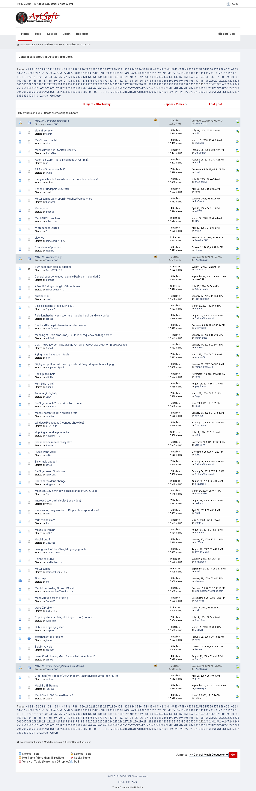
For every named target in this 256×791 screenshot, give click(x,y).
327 (186, 91)
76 (61, 73)
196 (191, 80)
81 (78, 73)
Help (38, 34)
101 (152, 73)
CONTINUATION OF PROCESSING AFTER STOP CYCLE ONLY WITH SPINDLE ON (81, 344)
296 (29, 91)
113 (213, 73)
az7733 (198, 211)
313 (115, 91)
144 (150, 76)
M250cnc (50, 543)
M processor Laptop (47, 227)
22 (90, 69)
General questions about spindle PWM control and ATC (67, 276)
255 (44, 88)
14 (61, 69)
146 (161, 76)
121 (34, 76)
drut (48, 523)
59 (222, 69)
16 (68, 69)
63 (236, 69)
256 (49, 88)
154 (201, 76)
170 (59, 80)
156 (211, 76)
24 (97, 69)
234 (161, 84)
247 (226, 84)
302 (59, 91)
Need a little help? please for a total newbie (60, 325)
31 (122, 69)
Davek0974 (51, 270)
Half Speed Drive (45, 558)
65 (21, 73)
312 (110, 91)
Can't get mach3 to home (50, 471)
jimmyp (49, 640)
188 (150, 80)
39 (150, 69)
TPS (197, 221)
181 (115, 80)
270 (120, 88)
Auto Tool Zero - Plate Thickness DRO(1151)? (62, 159)
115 (223, 73)
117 (233, 73)
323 (166, 91)
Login (66, 34)
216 (69, 84)
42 (161, 69)
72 (46, 73)
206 (19, 84)
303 (64, 91)
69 (36, 73)
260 (69, 88)
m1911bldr (51, 426)
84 (89, 73)
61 (229, 69)
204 (231, 80)
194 (181, 80)
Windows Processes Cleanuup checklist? (59, 422)
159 (226, 76)
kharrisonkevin (53, 572)
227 (125, 84)
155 (206, 76)
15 (65, 69)
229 (135, 84)
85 (93, 73)
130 (80, 76)
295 (24, 91)
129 (75, 76)
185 (135, 80)
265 (95, 88)
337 (236, 91)
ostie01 (49, 319)
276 (150, 88)
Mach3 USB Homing (46, 685)
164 (29, 80)
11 (51, 69)
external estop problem (49, 636)
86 (96, 73)
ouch (48, 611)
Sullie (48, 221)
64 (18, 73)
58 (218, 69)
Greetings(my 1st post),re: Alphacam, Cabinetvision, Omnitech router (76, 675)
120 (29, 76)
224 (110, 84)
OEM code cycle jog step (49, 627)
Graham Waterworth (205, 318)
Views (180, 104)
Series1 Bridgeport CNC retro (52, 188)
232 (150, 84)
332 (211, 91)
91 (114, 73)
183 (125, 80)
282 (181, 88)
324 (171, 91)
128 (69, 76)
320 (150, 91)
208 (29, 84)
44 (168, 69)
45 (172, 69)
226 (120, 84)
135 (105, 76)
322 (161, 91)
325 (176, 91)
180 (110, 80)
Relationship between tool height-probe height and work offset (73, 315)
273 (135, 88)
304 (69, 91)
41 (157, 69)
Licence (39, 237)
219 (85, 84)
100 (147, 73)
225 (115, 84)
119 (24, 76)
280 (171, 88)
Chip (48, 494)
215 (64, 84)
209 (34, 84)
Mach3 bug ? (42, 539)
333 (216, 91)
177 (95, 80)
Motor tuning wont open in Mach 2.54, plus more (63, 198)
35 (136, 69)
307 (85, 91)
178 (100, 80)
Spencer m (51, 445)
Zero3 (49, 513)
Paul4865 (50, 601)
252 (29, 88)
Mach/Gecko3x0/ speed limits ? (54, 695)
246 (221, 84)
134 (100, 76)
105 (172, 73)
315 (125, 91)
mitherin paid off (45, 520)
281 (176, 88)
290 (221, 88)
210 (39, 84)
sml (47, 582)
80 (75, 73)
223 (105, 84)
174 (80, 80)
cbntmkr (50, 679)
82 (82, 73)
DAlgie (49, 173)
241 (196, 84)
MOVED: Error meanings (48, 257)
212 (49, 84)
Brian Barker (201, 182)
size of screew (44, 130)
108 (188, 73)
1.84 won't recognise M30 (50, 169)
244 (211, 84)
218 (80, 84)
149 (176, 76)
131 (85, 76)
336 (231, 91)
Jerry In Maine (53, 552)
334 (221, 91)
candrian (50, 416)
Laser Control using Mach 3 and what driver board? (65, 656)
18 (76, 69)
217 (75, 84)
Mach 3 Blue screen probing (51, 597)
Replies (169, 104)
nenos (49, 465)
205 (236, 80)
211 (44, 84)
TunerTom (51, 620)
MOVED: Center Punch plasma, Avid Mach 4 (59, 666)
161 (236, 76)
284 (191, 88)
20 (83, 69)
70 (39, 73)
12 (54, 69)
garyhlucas (200, 386)
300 (49, 91)
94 (125, 73)
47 (179, 69)
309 (95, 91)
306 (80, 91)
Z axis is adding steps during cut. (54, 305)
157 (216, 76)
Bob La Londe (52, 289)
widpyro (49, 484)
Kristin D (199, 523)
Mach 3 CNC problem (47, 218)
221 (95, 84)
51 (193, 69)
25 (101, 69)
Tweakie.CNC (51, 124)
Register (82, 34)
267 (105, 88)
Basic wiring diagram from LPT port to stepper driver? (67, 510)
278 (161, 88)
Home (25, 34)
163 (24, 80)
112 (208, 73)
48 (182, 69)
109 (193, 73)
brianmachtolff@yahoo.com (60, 591)
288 (211, 88)
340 (29, 95)
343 (44, 95)
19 (79, 69)
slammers (51, 406)
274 (140, 88)
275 (145, 88)
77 (64, 73)
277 (155, 88)
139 (125, 76)
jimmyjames (201, 338)
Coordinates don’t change (50, 481)
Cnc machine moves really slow (54, 442)
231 (145, 84)
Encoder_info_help (46, 393)
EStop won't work (45, 451)
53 (200, 69)
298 (39, 91)
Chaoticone (200, 425)
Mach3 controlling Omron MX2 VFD (55, 588)
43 (165, 69)
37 (143, 69)
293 (236, 88)
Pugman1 (50, 309)
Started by (103, 104)
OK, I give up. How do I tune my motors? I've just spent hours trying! (74, 364)
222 (100, 84)
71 (43, 73)
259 (64, 88)
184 (130, 80)
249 (236, 84)
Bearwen (50, 650)
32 (125, 69)
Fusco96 (50, 689)
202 (221, 80)
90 (110, 73)
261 (75, 88)
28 (111, 69)
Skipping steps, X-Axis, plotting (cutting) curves (63, 617)
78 (68, 73)
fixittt (197, 133)
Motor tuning (42, 568)
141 (135, 76)
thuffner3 (50, 202)
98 (139, 73)
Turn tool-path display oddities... (54, 266)
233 (155, 84)
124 (49, 76)
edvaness (199, 581)
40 (154, 69)
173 (75, 80)
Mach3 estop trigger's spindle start (56, 412)
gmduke (50, 211)
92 (118, 73)
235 (166, 84)
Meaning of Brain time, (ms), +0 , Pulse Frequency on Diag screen (73, 335)
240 (191, 84)
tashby (49, 134)
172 (69, 80)
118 (19, 76)
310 (100, 91)
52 (197, 69)
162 (19, 80)
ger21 (197, 678)
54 (204, 69)
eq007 (49, 533)
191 (166, 80)
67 (29, 73)
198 (201, 80)
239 (186, 84)
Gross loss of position (48, 247)
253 (34, 88)
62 (232, 69)
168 (49, 80)
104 (167, 73)
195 (186, 80)
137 (115, 76)
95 (128, 73)
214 (59, 84)
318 (140, 91)
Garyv (48, 397)
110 (198, 73)
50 (190, 69)
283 (186, 88)
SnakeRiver (51, 153)
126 (59, 76)
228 (130, 84)
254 (39, 88)
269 (115, 88)
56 (211, 69)
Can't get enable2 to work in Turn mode (58, 403)
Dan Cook (50, 474)
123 (44, 76)
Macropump (42, 208)
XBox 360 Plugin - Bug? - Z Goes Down (57, 286)
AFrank (49, 387)
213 (54, 84)
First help (40, 578)
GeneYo (49, 659)
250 (19, 88)
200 (211, 80)
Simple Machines (139, 776)
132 (90, 76)
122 (39, 76)
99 (142, 73)
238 (181, 84)
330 (201, 91)
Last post (215, 104)
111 (203, 73)
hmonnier (199, 532)
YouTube (228, 34)
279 (166, 88)
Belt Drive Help (43, 646)
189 (155, 80)
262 (80, 88)
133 (95, 76)
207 (24, 84)
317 (135, 91)
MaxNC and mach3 (46, 140)
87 (100, 73)
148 (171, 76)
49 (186, 69)
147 (166, 76)
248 (231, 84)
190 (161, 80)
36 (140, 69)
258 (59, 88)
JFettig (198, 230)
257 (54, 88)
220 (90, 84)
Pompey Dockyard (55, 367)
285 (196, 88)
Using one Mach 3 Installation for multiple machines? (66, 179)
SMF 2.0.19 (112, 776)
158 (221, 76)
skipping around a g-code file (52, 432)
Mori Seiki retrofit (45, 383)
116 (228, 73)
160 (231, 76)
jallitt (48, 143)
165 (34, 80)
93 (121, 73)
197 (196, 80)
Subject (88, 104)
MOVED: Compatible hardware (52, 120)
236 (171, 84)
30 (118, 69)
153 (196, 76)
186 (140, 80)
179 (105, 80)
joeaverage (200, 484)
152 (191, 76)
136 (110, 76)
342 (39, 95)
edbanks (50, 250)
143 (145, 76)
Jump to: (182, 754)
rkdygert (50, 280)
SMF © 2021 (125, 776)
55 (207, 69)
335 (226, 91)
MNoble (49, 377)
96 (132, 73)
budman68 (200, 357)
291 (226, 88)
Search (52, 34)
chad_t (49, 299)
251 (24, 88)
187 (145, 80)
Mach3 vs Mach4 (45, 529)
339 (24, 95)
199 (206, 80)
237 (176, 84)
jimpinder (199, 143)
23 (93, 69)
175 (85, 80)
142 (140, 76)
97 (135, 73)
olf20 (197, 435)
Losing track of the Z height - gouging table (60, 549)
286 (201, 88)
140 (130, 76)
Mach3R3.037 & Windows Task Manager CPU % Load (66, 490)
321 (155, 91)
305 (75, 91)
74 (53, 73)
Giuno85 (50, 348)
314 (120, 91)
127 (64, 76)
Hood (197, 172)
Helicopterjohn (202, 299)
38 (147, 69)
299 (44, 91)
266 (100, 88)
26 (104, 69)
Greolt (198, 162)
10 (47, 69)
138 (120, 76)
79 (71, 73)
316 (130, 91)
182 (120, 80)
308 (90, 91)
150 (181, 76)
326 (181, 91)
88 (103, 73)
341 (34, 95)
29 (115, 69)
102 (157, 73)
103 (162, 73)
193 (176, 80)
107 (182, 73)
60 (225, 69)
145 (155, 76)
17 (72, 69)
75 (57, 73)
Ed (47, 231)
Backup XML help (45, 373)
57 (214, 69)
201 (216, 80)
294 (19, 91)
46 (175, 69)
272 (130, 88)
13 (58, 69)
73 (50, 73)
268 (110, 88)
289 (216, 88)
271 (125, 88)
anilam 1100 (42, 296)
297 (34, 91)
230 (140, 84)
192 (171, 80)
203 (226, 80)
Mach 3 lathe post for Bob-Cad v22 (55, 149)
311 (105, 91)
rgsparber (50, 435)
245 (216, 84)
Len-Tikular (51, 562)
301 (54, 91)
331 (206, 91)
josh (48, 358)
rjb (47, 163)
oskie (48, 455)
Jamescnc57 (52, 241)
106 (177, 73)
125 (54, 76)
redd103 (50, 338)
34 (133, 69)
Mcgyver (50, 630)
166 (39, 80)
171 (64, 80)
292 (231, 88)
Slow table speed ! (46, 461)
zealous (199, 503)
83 (86, 73)
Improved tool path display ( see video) (58, 500)
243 (206, 84)
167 (44, 80)
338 (19, 95)
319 (145, 91)
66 (25, 73)
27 (108, 69)
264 (90, 88)
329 (196, 91)
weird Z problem (44, 607)
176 (90, 80)
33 (129, 69)
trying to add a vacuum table (52, 354)
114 (218, 73)
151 (186, 76)
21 (86, 69)
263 (85, 88)
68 (32, 73)
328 (191, 91)
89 (107, 73)
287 (206, 88)
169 (54, 80)
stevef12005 (52, 328)
